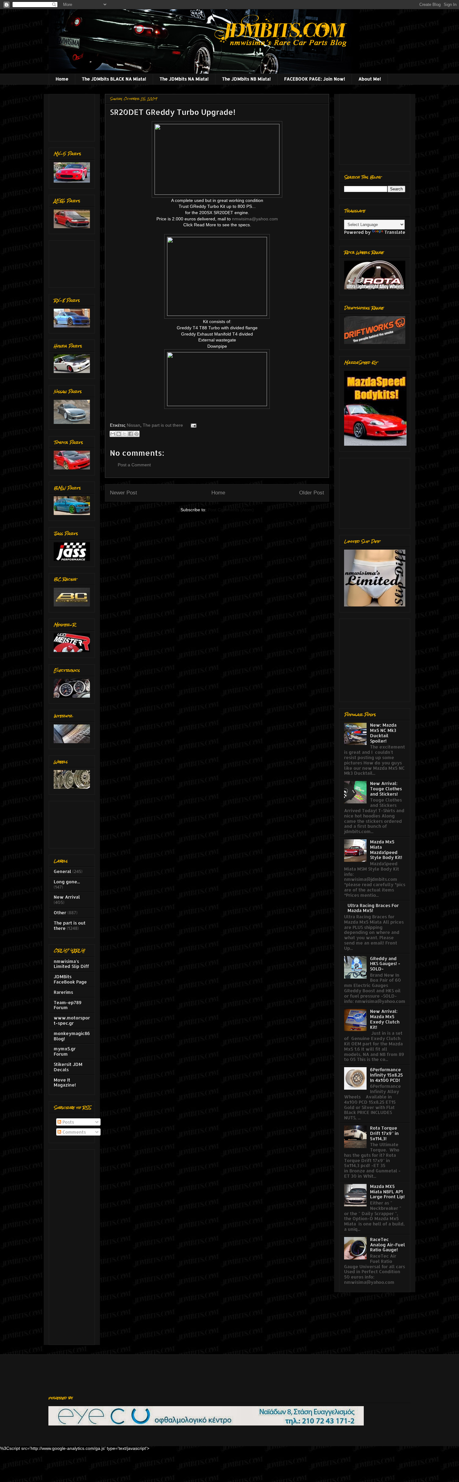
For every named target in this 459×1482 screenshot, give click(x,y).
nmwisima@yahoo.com (255, 218)
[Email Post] (192, 425)
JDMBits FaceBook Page (70, 979)
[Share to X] (124, 434)
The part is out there (163, 425)
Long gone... (67, 881)
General (62, 871)
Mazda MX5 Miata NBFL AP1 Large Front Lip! (387, 1192)
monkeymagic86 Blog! (72, 1036)
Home (62, 78)
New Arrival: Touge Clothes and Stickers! (386, 789)
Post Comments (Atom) (231, 509)
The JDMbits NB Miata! (246, 78)
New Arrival (67, 897)
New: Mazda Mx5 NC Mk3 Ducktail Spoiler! (383, 732)
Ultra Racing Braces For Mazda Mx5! (373, 908)
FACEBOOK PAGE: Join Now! (314, 78)
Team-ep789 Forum (67, 1005)
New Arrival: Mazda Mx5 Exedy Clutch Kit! (384, 1018)
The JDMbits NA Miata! (184, 78)
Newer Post (123, 493)
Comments (73, 1132)
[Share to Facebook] (130, 434)
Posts (67, 1122)
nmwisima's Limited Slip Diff (71, 964)
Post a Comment (134, 464)
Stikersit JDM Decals (68, 1067)
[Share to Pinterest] (136, 434)
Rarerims (63, 992)
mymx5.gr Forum (65, 1051)
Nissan (133, 425)
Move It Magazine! (65, 1082)
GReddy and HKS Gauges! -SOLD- (385, 964)
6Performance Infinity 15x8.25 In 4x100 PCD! (386, 1075)
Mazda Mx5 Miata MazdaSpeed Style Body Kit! (386, 849)
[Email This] (113, 434)
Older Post (311, 493)
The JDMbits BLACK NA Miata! (114, 78)
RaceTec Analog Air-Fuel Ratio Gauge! (387, 1245)
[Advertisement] (73, 115)
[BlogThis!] (119, 434)
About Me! (369, 78)
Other (60, 912)
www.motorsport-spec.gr (72, 1020)
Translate (394, 232)
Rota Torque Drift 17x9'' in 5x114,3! (384, 1133)
